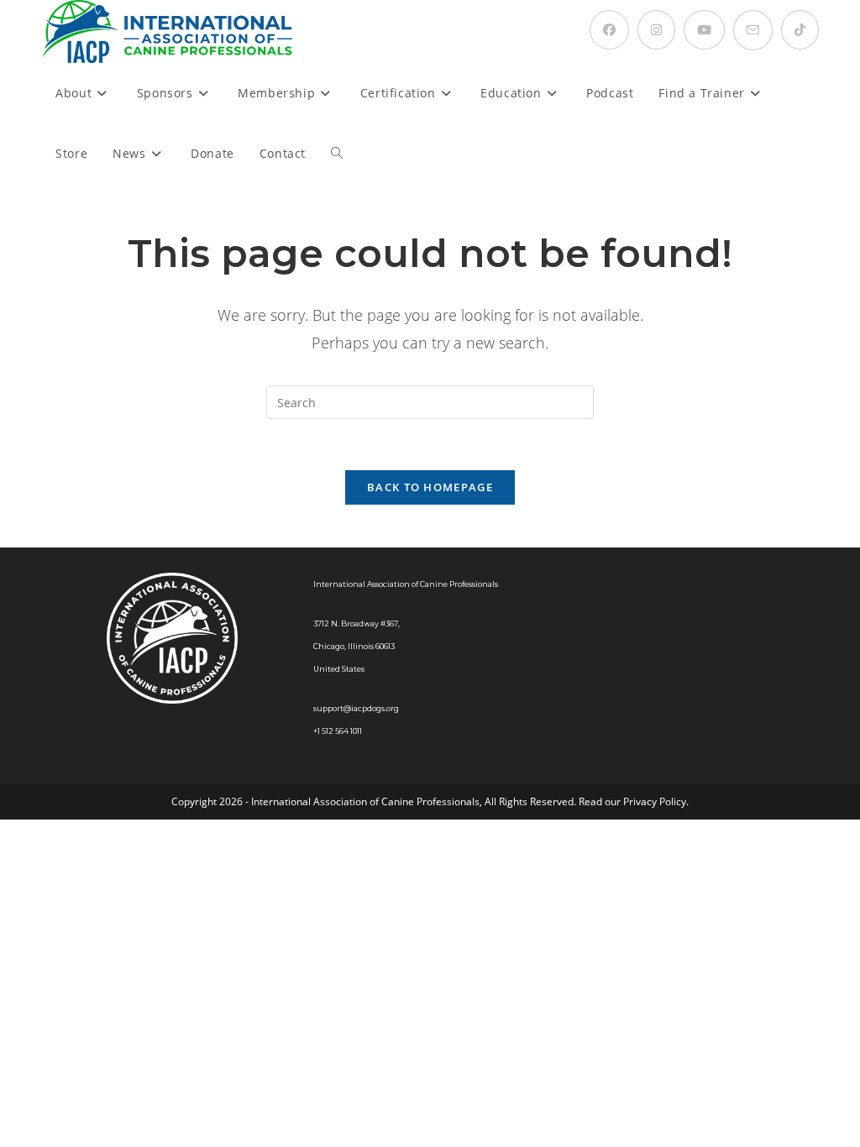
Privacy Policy (654, 801)
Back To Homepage (430, 487)
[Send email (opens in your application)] (753, 30)
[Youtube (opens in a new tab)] (704, 30)
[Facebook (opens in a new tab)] (609, 30)
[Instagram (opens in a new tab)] (656, 30)
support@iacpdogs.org (356, 708)
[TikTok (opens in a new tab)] (800, 30)
